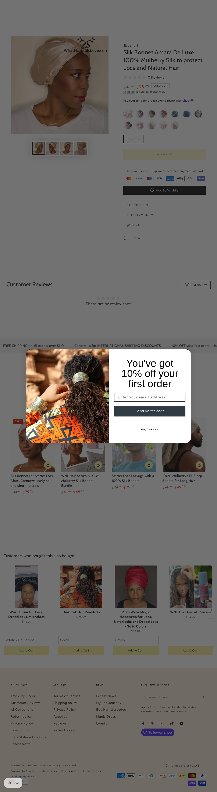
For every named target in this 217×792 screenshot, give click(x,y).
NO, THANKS (150, 429)
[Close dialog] (186, 353)
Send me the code (149, 411)
